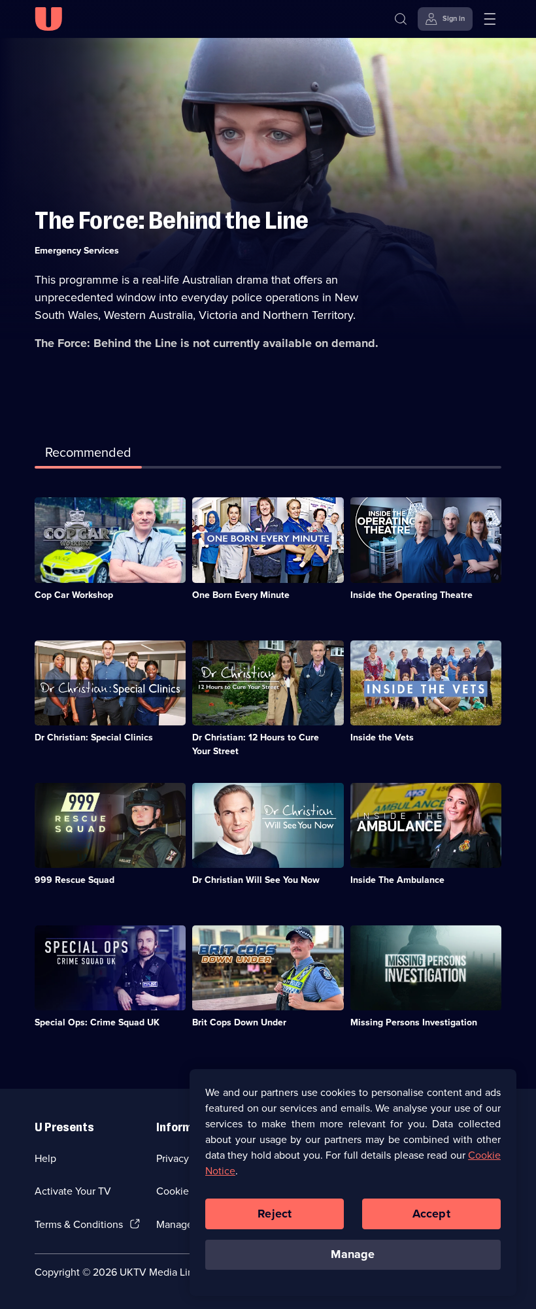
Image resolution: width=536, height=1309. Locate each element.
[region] (353, 1182)
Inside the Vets (382, 737)
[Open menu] (489, 19)
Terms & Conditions (79, 1224)
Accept (431, 1213)
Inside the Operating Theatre (411, 595)
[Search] (400, 19)
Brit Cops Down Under (239, 1022)
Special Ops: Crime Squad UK (97, 1022)
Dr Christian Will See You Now (256, 880)
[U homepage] (48, 19)
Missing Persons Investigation (413, 1022)
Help (45, 1158)
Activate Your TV (73, 1191)
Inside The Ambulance (397, 880)
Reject (275, 1213)
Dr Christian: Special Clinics (94, 737)
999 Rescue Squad (74, 880)
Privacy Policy (187, 1158)
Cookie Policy (187, 1191)
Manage (353, 1254)
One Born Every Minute (241, 595)
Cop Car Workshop (74, 595)
